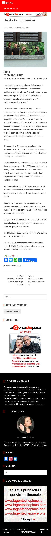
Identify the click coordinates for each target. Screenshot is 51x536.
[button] (4, 3)
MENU (9, 3)
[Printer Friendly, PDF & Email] (11, 256)
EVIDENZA (17, 266)
